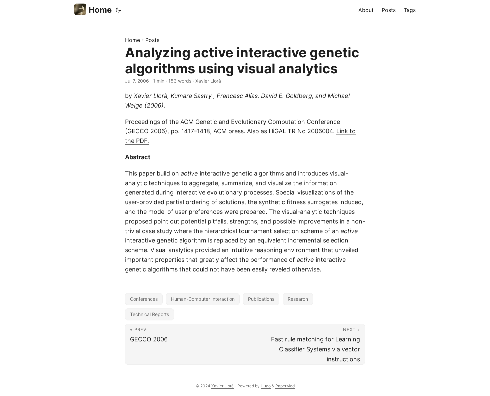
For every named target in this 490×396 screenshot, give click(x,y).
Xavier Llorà (222, 385)
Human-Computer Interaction (203, 299)
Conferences (144, 299)
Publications (261, 299)
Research (298, 299)
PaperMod (285, 385)
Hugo (266, 385)
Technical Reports (149, 314)
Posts (152, 40)
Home (100, 10)
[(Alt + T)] (118, 10)
